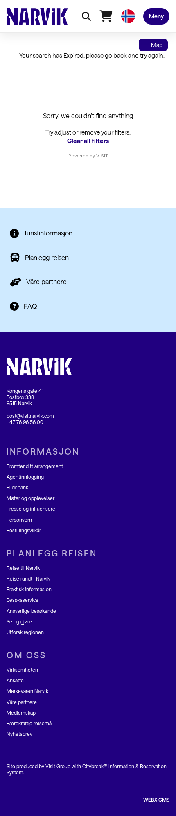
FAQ (30, 306)
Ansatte (15, 680)
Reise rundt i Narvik (28, 578)
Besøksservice (22, 600)
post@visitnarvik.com (30, 416)
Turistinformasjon (48, 233)
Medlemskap (21, 712)
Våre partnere (46, 281)
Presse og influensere (31, 508)
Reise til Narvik (23, 568)
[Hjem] (37, 16)
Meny (156, 16)
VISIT (102, 156)
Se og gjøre (19, 621)
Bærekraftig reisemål (30, 723)
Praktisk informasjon (29, 589)
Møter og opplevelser (30, 498)
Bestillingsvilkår (24, 530)
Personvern (19, 519)
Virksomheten (22, 670)
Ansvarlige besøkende (31, 611)
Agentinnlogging (25, 477)
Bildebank (17, 487)
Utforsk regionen (25, 632)
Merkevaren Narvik (27, 691)
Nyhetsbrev (19, 734)
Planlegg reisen (47, 257)
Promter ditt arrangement (35, 466)
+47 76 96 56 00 (25, 422)
